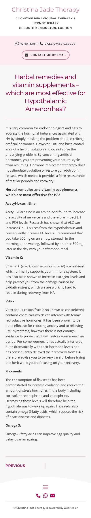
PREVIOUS (15, 466)
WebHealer (71, 508)
